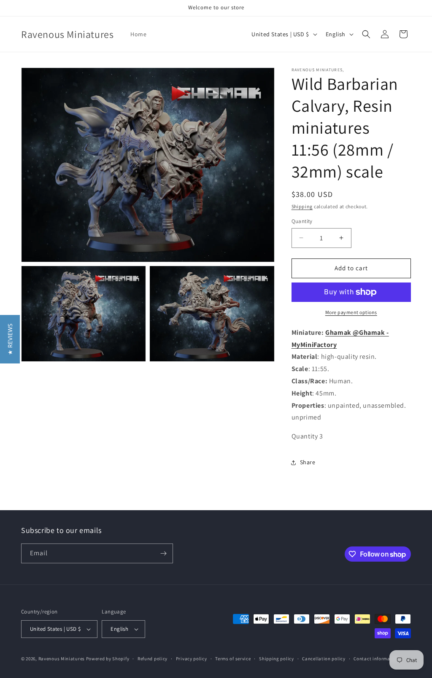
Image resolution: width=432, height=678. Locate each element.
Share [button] (308, 462)
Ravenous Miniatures (61, 659)
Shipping (302, 206)
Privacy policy (191, 659)
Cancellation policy (323, 659)
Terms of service (233, 659)
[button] (366, 34)
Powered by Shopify (108, 659)
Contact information (376, 659)
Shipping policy (276, 659)
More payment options (351, 312)
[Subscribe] (163, 553)
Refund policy (152, 659)
